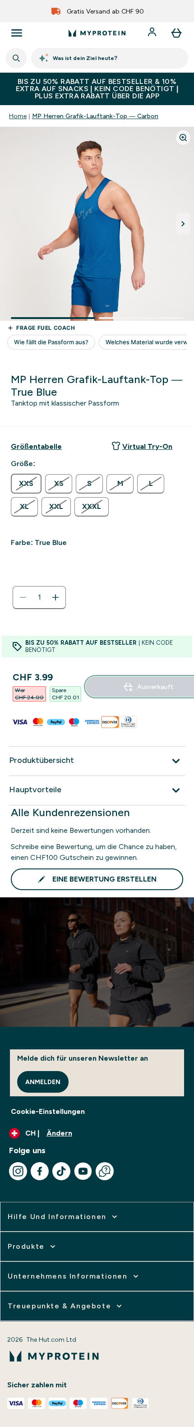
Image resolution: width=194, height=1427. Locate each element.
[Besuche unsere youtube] (83, 1171)
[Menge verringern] (23, 597)
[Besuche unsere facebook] (40, 1171)
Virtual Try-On (147, 446)
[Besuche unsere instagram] (18, 1171)
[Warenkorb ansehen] (176, 33)
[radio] (26, 484)
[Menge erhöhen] (55, 597)
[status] (39, 597)
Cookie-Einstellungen (48, 1111)
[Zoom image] (183, 137)
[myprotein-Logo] (97, 33)
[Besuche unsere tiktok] (61, 1171)
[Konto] (153, 33)
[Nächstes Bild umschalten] (183, 224)
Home (18, 116)
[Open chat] (105, 1171)
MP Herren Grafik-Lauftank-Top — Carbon (95, 116)
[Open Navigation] (16, 33)
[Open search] (16, 58)
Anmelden (42, 1081)
